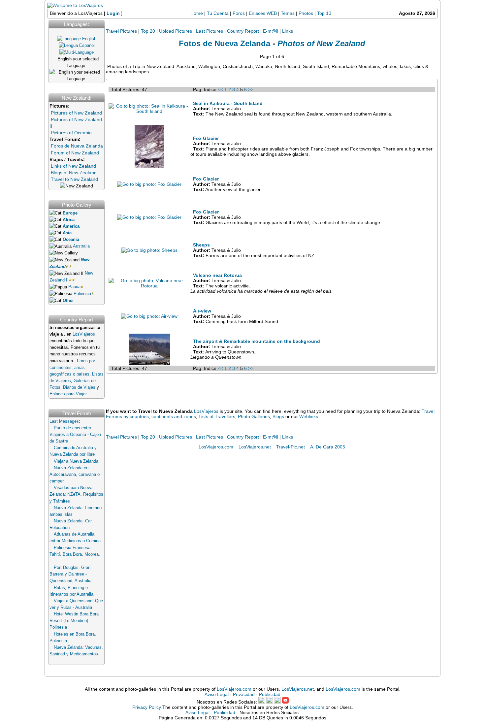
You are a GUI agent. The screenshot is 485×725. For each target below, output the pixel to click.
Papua (74, 286)
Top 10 (324, 13)
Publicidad (269, 694)
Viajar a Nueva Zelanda (76, 461)
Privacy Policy (146, 707)
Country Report (243, 31)
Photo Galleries (254, 416)
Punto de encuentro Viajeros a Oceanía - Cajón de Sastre (75, 435)
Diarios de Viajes (79, 387)
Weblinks (308, 416)
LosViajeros (84, 334)
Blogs (278, 416)
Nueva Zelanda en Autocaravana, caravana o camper (74, 474)
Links (287, 31)
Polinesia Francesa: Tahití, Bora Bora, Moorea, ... (74, 554)
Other (68, 300)
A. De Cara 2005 (327, 446)
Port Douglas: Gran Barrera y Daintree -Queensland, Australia (70, 574)
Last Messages (64, 421)
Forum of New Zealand (75, 152)
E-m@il (270, 31)
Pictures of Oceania (71, 132)
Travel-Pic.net (290, 446)
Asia (67, 233)
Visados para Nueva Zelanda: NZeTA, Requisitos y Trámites (76, 494)
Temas (288, 13)
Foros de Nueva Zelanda (77, 145)
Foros (239, 13)
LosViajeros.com (216, 446)
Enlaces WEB (263, 13)
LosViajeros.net (255, 446)
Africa (69, 219)
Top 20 (148, 31)
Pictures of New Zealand (76, 112)
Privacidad (244, 694)
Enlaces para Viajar (67, 394)
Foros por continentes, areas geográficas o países (72, 368)
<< (220, 89)
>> (250, 89)
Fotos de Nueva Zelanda (224, 43)
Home (196, 13)
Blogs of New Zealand (74, 172)
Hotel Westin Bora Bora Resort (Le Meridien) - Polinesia (74, 621)
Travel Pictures (121, 31)
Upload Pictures (175, 31)
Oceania (71, 239)
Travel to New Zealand (74, 179)
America (71, 226)
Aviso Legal (217, 694)
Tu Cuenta (218, 13)
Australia (81, 246)
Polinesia (82, 293)
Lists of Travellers (217, 416)
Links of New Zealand (73, 166)
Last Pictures (209, 31)
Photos (306, 13)
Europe (70, 213)
